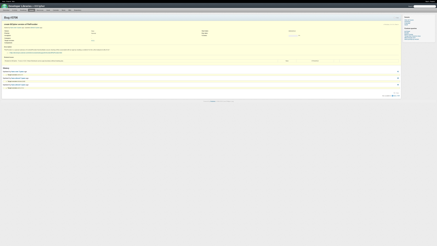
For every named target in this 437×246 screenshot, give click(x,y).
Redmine (212, 101)
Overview (6, 10)
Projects (8, 1)
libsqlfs (406, 33)
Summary (407, 21)
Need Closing (408, 34)
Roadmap (23, 10)
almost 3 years (34, 27)
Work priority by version (411, 39)
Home (3, 1)
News (63, 10)
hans (11, 27)
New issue (40, 10)
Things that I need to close (412, 36)
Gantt (48, 10)
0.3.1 (92, 40)
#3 (398, 85)
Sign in (427, 1)
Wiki (69, 10)
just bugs (407, 31)
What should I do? (410, 37)
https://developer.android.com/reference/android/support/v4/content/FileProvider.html (36, 53)
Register (432, 1)
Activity (14, 10)
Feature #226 (22, 61)
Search (410, 6)
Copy (397, 17)
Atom (395, 95)
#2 (398, 78)
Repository (77, 10)
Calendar (56, 10)
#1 (398, 71)
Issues (31, 10)
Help (13, 1)
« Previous (386, 24)
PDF (398, 95)
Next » (397, 24)
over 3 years (17, 27)
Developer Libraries (20, 6)
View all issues (409, 20)
